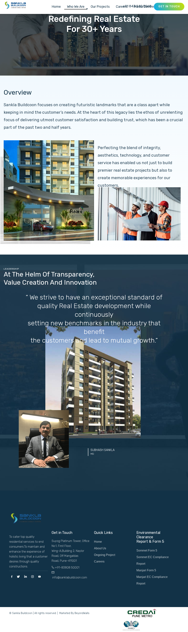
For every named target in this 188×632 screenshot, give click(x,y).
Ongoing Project (104, 554)
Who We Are (75, 7)
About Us (100, 548)
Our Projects (100, 7)
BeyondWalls (82, 613)
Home (56, 7)
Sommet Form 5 (146, 550)
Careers (99, 561)
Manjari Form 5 (146, 570)
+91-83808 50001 (66, 567)
